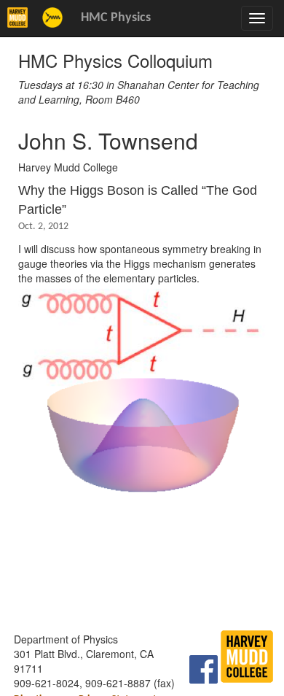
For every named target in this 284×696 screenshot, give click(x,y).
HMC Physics (116, 18)
